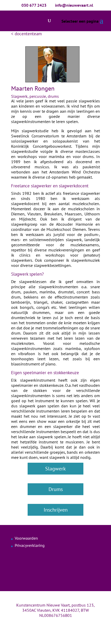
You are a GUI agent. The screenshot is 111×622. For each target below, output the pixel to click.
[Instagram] (63, 598)
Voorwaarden (26, 538)
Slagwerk (55, 468)
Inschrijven (56, 509)
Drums (56, 489)
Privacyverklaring (30, 545)
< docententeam (26, 34)
